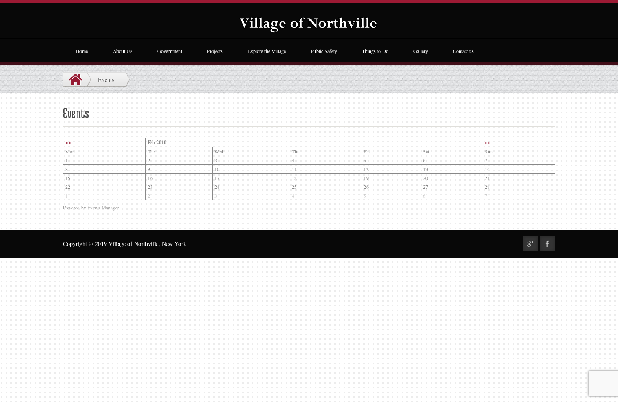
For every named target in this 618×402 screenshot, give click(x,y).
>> (488, 142)
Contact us (463, 51)
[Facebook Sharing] (547, 243)
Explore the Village (267, 51)
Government (169, 51)
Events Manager (103, 207)
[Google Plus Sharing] (530, 243)
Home (82, 51)
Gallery (420, 51)
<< (68, 142)
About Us (122, 51)
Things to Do (375, 51)
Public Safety (324, 51)
